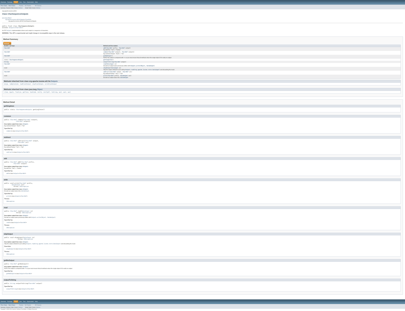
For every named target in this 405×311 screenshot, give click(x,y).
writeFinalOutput (51, 84)
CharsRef (28, 19)
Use (20, 2)
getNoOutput (107, 56)
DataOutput (124, 75)
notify (39, 92)
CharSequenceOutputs (16, 59)
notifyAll (46, 92)
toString (54, 92)
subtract (106, 72)
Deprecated (30, 2)
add (104, 48)
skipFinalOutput (37, 84)
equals (11, 92)
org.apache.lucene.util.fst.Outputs (14, 19)
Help (36, 2)
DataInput (110, 64)
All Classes (38, 5)
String (6, 62)
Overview (3, 2)
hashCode (33, 92)
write (105, 75)
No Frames (28, 5)
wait (60, 92)
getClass (26, 92)
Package (9, 2)
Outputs (12, 27)
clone (6, 92)
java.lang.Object (6, 18)
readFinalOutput (25, 84)
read (104, 64)
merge (6, 84)
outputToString (108, 62)
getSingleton (107, 59)
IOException (24, 186)
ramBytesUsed (13, 84)
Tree (24, 2)
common (105, 52)
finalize (18, 92)
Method (20, 8)
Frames (21, 5)
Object (40, 89)
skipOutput (107, 68)
